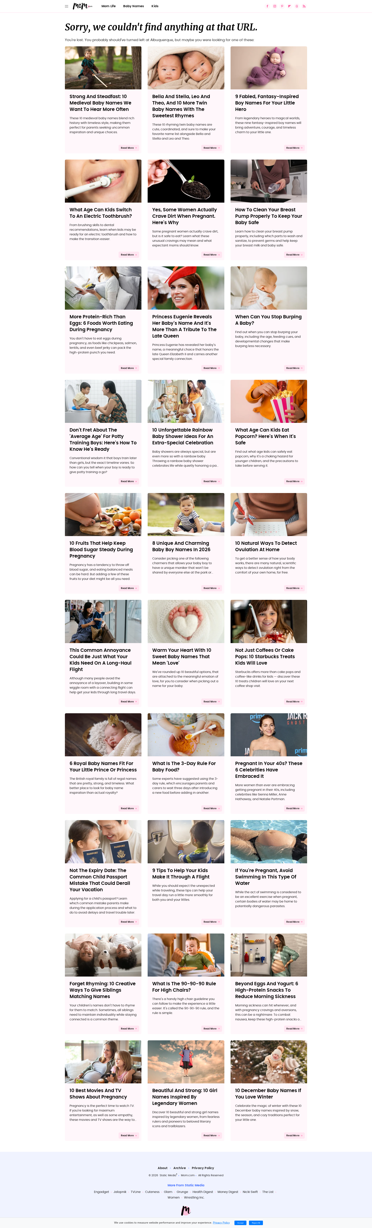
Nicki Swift (250, 1191)
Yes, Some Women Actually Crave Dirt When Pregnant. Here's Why (184, 216)
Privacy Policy (203, 1168)
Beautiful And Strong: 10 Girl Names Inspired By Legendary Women (184, 1097)
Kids (155, 6)
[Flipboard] (289, 6)
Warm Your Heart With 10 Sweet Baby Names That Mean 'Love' (181, 657)
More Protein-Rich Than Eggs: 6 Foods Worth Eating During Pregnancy (101, 323)
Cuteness (152, 1191)
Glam (168, 1191)
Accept (240, 1223)
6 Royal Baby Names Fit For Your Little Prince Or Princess (103, 766)
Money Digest (228, 1191)
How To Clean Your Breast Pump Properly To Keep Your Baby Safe (268, 216)
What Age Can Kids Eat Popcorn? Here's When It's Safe (265, 436)
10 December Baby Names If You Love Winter (268, 1093)
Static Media (168, 1175)
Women (174, 1197)
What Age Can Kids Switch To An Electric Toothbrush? (101, 213)
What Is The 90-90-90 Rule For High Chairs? (184, 987)
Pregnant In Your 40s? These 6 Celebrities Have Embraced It (268, 770)
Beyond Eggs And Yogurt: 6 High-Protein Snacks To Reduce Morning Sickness (266, 990)
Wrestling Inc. (194, 1197)
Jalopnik (120, 1191)
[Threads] (297, 6)
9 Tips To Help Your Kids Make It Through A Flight (180, 873)
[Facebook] (267, 6)
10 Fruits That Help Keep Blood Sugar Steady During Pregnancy (101, 550)
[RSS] (304, 6)
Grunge (182, 1191)
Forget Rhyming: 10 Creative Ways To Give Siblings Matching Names (103, 990)
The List (268, 1191)
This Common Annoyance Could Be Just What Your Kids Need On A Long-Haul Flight (101, 660)
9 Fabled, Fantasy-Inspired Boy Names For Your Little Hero (267, 103)
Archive (179, 1168)
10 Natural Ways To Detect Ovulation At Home (266, 546)
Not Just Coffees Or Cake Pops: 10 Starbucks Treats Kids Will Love (265, 657)
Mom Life (109, 6)
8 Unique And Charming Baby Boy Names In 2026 (181, 546)
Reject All (256, 1223)
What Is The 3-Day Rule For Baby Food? (184, 766)
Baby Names (133, 6)
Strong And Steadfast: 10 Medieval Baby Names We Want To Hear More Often (100, 103)
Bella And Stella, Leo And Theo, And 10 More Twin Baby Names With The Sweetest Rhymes (181, 106)
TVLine (136, 1191)
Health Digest (203, 1191)
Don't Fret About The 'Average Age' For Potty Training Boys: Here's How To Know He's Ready (103, 440)
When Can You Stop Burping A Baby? (268, 320)
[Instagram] (275, 6)
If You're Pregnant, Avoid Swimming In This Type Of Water (265, 877)
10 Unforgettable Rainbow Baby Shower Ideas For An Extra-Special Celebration (182, 436)
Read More (127, 148)
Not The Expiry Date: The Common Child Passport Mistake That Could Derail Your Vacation (100, 880)
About (162, 1168)
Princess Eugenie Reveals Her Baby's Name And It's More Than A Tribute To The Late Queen (184, 327)
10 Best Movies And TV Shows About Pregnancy (98, 1093)
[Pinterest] (282, 6)
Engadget (101, 1191)
